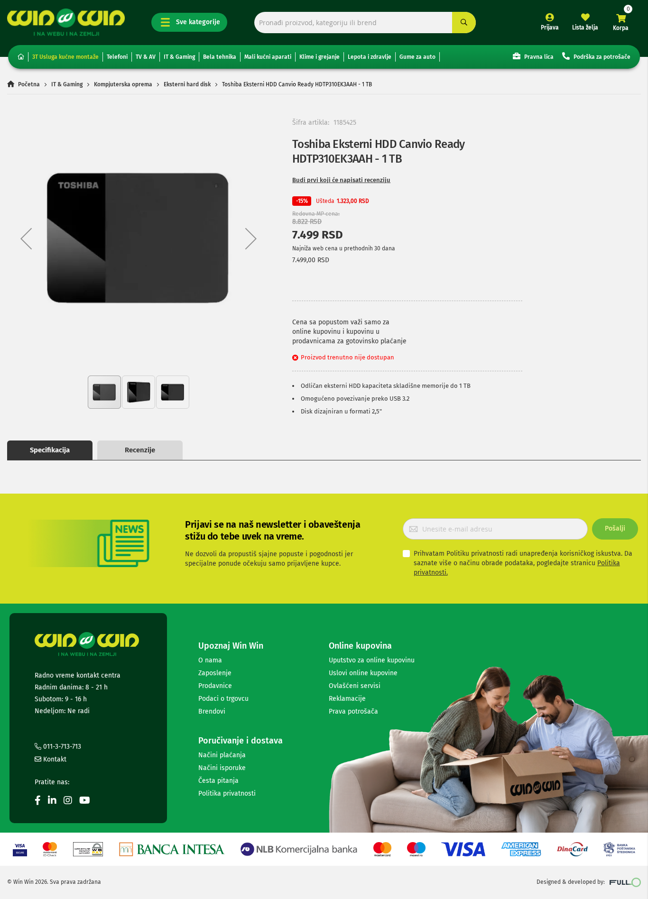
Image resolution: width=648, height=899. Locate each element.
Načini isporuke (222, 768)
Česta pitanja (218, 781)
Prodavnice (215, 686)
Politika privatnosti (227, 793)
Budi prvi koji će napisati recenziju (341, 179)
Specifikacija (50, 450)
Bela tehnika (219, 57)
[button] (26, 238)
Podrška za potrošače (601, 57)
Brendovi (211, 711)
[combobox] (365, 22)
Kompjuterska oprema (123, 84)
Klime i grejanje (319, 57)
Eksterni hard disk (187, 84)
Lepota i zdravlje (369, 57)
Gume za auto (417, 57)
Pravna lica (538, 57)
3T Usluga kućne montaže (65, 57)
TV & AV (146, 57)
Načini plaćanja (222, 755)
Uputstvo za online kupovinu (372, 660)
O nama (210, 660)
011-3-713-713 (61, 747)
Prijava (550, 27)
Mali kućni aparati (267, 57)
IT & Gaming (179, 57)
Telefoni (117, 57)
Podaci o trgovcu (223, 699)
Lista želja (585, 27)
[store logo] (66, 22)
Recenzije (140, 450)
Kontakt (53, 759)
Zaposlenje (214, 673)
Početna (29, 84)
